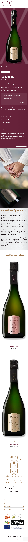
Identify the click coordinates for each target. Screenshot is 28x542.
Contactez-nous (14, 491)
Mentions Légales (19, 539)
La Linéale (14, 445)
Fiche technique (21, 145)
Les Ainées (14, 347)
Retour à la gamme (6, 67)
